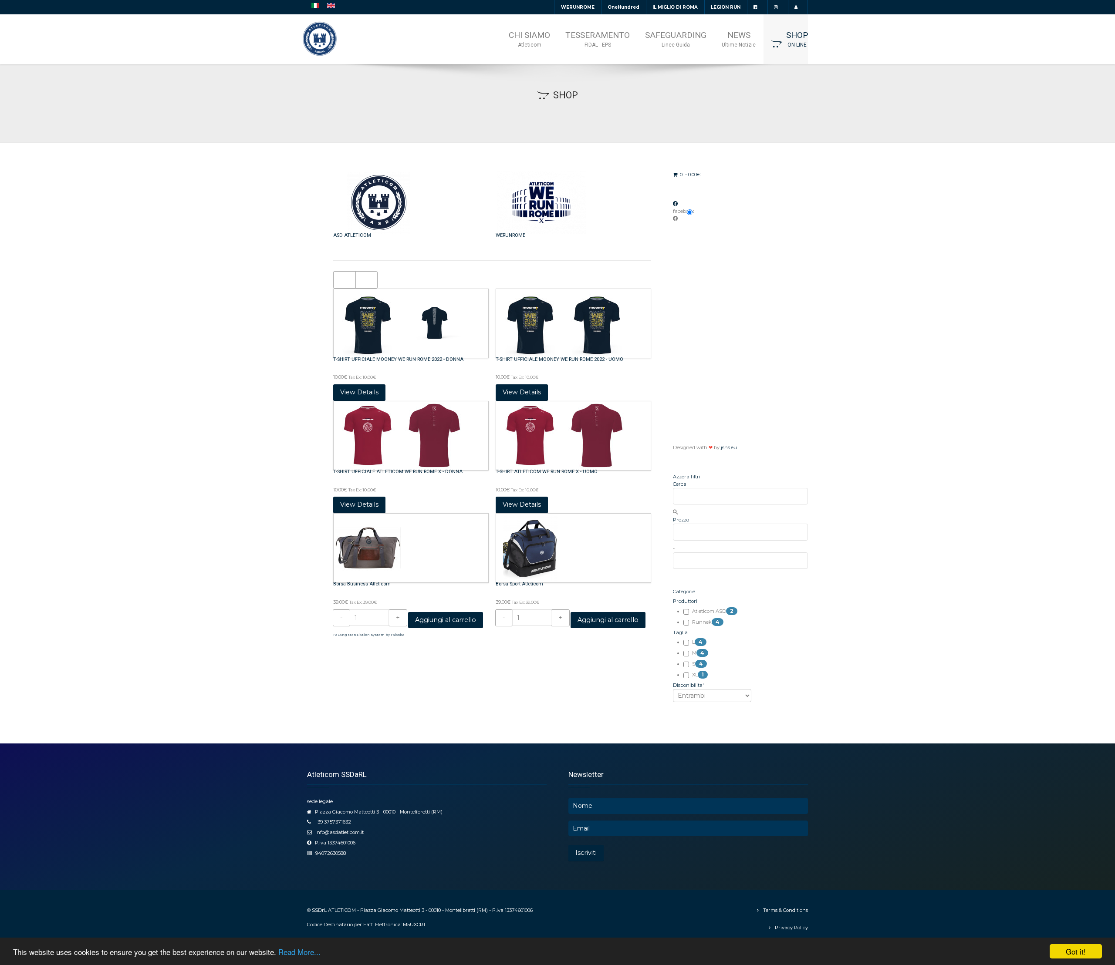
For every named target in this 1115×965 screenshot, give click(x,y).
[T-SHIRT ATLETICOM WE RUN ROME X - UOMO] (564, 435)
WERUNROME (510, 235)
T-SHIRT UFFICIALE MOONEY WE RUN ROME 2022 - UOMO (559, 359)
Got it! (1076, 951)
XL (698, 675)
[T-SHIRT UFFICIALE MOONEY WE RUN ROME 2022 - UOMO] (564, 323)
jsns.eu (729, 447)
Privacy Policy (791, 928)
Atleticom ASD (712, 611)
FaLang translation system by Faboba (369, 634)
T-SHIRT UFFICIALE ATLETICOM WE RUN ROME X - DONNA (398, 471)
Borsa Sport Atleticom (519, 584)
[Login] (798, 7)
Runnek (706, 622)
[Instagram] (777, 7)
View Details (359, 392)
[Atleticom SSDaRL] (320, 39)
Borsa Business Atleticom (362, 584)
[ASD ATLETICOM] (379, 202)
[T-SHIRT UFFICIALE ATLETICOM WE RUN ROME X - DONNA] (401, 435)
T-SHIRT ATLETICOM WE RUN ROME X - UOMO (547, 471)
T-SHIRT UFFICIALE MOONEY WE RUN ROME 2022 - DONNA (398, 359)
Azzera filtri (686, 477)
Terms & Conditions (785, 910)
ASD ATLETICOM (352, 235)
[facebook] (757, 7)
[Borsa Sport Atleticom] (530, 548)
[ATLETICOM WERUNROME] (541, 202)
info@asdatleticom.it (339, 832)
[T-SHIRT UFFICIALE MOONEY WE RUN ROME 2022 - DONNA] (401, 323)
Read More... (299, 951)
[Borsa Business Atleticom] (368, 548)
